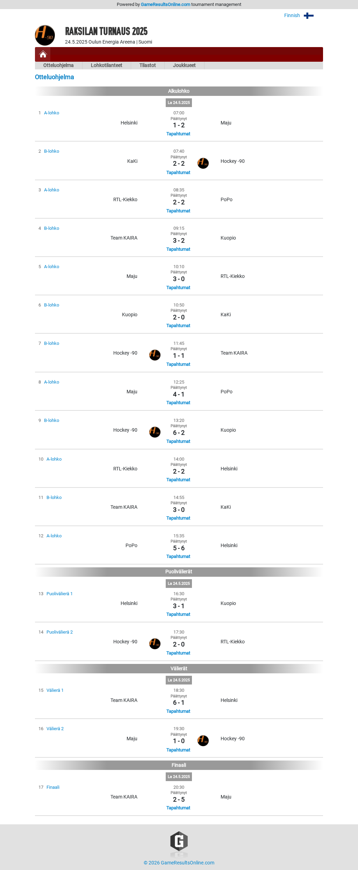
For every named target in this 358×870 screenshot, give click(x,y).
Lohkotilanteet (106, 65)
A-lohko (51, 112)
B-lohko (51, 151)
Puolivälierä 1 (59, 593)
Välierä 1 (55, 690)
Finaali (52, 787)
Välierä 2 (55, 728)
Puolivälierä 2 (59, 632)
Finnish (292, 15)
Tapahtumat (178, 133)
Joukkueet (184, 65)
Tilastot (147, 65)
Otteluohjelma (58, 65)
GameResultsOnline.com (165, 4)
